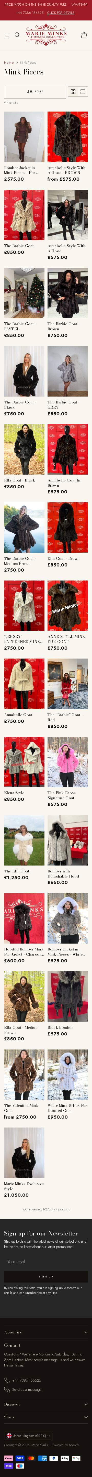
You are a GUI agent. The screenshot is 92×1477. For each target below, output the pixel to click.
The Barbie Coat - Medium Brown (20, 560)
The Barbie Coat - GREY (64, 404)
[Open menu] (7, 34)
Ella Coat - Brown (64, 558)
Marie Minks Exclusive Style (24, 1186)
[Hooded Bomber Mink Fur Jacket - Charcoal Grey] (24, 918)
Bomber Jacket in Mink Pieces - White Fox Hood (65, 954)
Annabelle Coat (18, 715)
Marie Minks (39, 1444)
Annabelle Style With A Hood (66, 248)
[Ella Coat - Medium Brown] (24, 996)
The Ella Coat (16, 871)
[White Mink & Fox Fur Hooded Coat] (68, 1074)
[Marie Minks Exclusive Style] (24, 1153)
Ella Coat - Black (19, 480)
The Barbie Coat (19, 246)
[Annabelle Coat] (24, 684)
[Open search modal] (17, 34)
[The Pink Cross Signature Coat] (68, 762)
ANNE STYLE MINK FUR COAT (66, 638)
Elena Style (14, 793)
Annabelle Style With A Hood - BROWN (66, 170)
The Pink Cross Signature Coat (61, 795)
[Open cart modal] (83, 34)
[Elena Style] (24, 762)
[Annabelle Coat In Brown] (68, 449)
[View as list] (83, 91)
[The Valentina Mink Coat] (24, 1074)
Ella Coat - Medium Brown (21, 1029)
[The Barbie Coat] (24, 215)
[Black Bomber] (68, 996)
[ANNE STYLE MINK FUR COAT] (68, 606)
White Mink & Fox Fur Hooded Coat (67, 1107)
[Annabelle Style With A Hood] (68, 215)
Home (9, 62)
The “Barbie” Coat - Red (65, 717)
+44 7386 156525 (26, 1380)
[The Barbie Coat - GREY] (68, 371)
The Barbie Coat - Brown (64, 326)
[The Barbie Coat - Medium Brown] (24, 527)
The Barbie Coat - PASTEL (20, 326)
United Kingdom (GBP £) (29, 1435)
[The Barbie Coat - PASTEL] (24, 293)
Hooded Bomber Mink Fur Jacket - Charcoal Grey (23, 954)
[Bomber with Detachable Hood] (68, 840)
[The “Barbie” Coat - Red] (68, 684)
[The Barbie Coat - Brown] (68, 293)
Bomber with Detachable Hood (63, 873)
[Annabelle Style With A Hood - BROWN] (68, 137)
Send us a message (26, 1389)
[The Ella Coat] (24, 840)
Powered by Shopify (66, 1444)
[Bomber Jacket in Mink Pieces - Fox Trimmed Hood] (24, 137)
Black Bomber (60, 1027)
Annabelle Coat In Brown (64, 482)
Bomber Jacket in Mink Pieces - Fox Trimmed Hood (20, 173)
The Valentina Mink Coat (21, 1107)
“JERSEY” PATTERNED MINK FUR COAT (22, 641)
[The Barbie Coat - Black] (24, 371)
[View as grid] (73, 91)
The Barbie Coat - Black (20, 404)
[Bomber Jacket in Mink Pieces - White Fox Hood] (68, 918)
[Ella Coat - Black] (24, 449)
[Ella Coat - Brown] (68, 527)
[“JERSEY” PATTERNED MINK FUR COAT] (24, 606)
